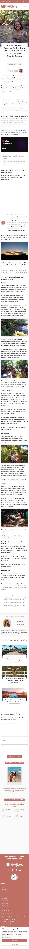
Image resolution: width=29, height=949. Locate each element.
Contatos (4, 887)
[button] (24, 6)
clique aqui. (10, 566)
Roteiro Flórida (5, 900)
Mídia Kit (8, 1)
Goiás (19, 64)
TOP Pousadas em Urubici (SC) (8, 919)
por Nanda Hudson (14, 71)
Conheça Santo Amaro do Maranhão (10, 921)
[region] (14, 937)
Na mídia (4, 891)
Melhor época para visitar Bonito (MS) (10, 917)
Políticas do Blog (5, 889)
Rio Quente (11, 64)
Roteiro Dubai (5, 907)
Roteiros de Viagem (6, 896)
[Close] (27, 928)
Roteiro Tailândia (5, 910)
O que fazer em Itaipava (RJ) (8, 923)
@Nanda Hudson (19, 616)
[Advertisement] (14, 196)
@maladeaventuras (14, 791)
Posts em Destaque (6, 913)
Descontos (4, 926)
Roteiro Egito (5, 898)
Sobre (3, 1)
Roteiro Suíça (5, 905)
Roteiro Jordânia (5, 903)
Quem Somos (5, 885)
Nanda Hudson (20, 623)
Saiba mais (14, 794)
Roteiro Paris (5, 908)
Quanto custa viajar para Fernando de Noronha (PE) (13, 916)
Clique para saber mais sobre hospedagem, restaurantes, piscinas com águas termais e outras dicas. (14, 110)
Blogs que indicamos (6, 892)
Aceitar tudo (14, 940)
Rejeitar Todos (14, 944)
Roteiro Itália (5, 901)
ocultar (5, 158)
